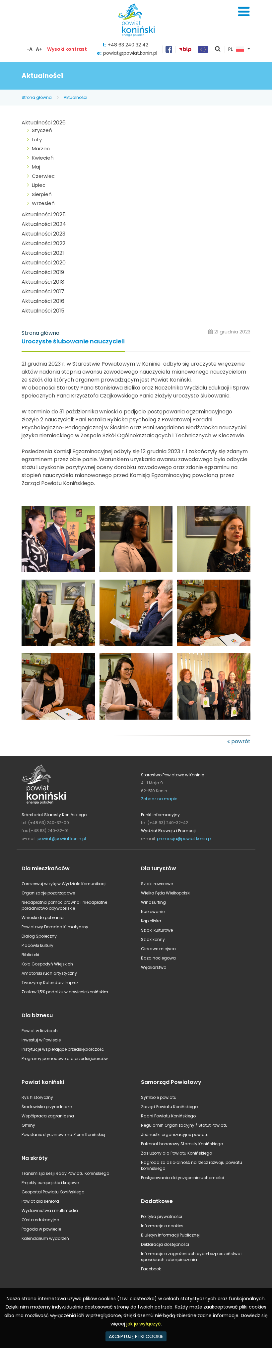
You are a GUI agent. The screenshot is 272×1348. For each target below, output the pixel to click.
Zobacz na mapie (159, 799)
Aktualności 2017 (43, 291)
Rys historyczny (37, 1097)
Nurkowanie (153, 911)
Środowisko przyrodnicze (47, 1106)
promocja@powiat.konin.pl (184, 838)
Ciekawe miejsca (158, 949)
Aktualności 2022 (43, 243)
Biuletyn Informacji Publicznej (170, 1235)
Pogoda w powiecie (41, 1229)
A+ (39, 49)
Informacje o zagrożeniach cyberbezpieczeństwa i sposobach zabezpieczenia (191, 1256)
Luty (37, 139)
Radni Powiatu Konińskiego (168, 1116)
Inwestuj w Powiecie (41, 1040)
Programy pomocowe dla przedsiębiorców (65, 1058)
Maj (36, 166)
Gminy (28, 1125)
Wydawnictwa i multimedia (50, 1210)
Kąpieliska (151, 921)
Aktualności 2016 (43, 301)
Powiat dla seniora (40, 1201)
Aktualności (75, 97)
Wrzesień (43, 203)
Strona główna (37, 97)
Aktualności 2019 (43, 272)
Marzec (41, 148)
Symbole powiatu (158, 1097)
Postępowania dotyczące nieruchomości (182, 1177)
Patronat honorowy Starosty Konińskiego (182, 1144)
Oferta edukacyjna (40, 1220)
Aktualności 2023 (43, 234)
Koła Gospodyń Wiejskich (47, 964)
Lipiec (38, 184)
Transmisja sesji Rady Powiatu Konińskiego (65, 1173)
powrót (240, 741)
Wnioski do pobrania (43, 917)
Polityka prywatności (161, 1216)
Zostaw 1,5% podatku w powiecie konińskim (65, 992)
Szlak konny (153, 939)
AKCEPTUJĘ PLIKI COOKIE (136, 1336)
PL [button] (230, 49)
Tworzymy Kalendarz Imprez (50, 982)
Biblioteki (30, 955)
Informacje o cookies (162, 1226)
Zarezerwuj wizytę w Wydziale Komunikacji (64, 884)
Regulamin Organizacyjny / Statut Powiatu (184, 1125)
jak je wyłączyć (143, 1323)
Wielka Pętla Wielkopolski (165, 893)
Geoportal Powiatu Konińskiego (53, 1192)
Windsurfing (153, 902)
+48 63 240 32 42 (128, 44)
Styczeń (42, 130)
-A (30, 49)
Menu (243, 11)
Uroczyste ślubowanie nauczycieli (73, 341)
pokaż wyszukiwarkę (218, 49)
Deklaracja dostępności (165, 1244)
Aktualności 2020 (44, 262)
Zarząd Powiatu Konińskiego (169, 1106)
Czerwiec (43, 176)
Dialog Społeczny (39, 936)
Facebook (151, 1269)
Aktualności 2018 (43, 282)
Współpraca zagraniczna (48, 1116)
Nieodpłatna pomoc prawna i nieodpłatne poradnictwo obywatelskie (64, 905)
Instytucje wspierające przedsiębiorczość (63, 1049)
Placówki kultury (37, 945)
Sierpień (42, 194)
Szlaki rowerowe (157, 884)
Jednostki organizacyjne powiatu (175, 1134)
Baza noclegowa (158, 958)
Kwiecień (43, 157)
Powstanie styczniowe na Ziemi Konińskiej (63, 1134)
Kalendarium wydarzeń (45, 1238)
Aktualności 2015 (43, 311)
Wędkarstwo (153, 967)
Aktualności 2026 (44, 122)
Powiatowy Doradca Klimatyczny (55, 927)
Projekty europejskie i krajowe (50, 1182)
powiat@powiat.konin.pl (130, 53)
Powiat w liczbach (40, 1030)
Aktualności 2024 (44, 224)
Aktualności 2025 (44, 214)
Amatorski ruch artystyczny (49, 973)
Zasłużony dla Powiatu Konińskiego (176, 1153)
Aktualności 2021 (43, 253)
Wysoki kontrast (67, 49)
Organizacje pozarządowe (48, 893)
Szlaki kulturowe (157, 930)
